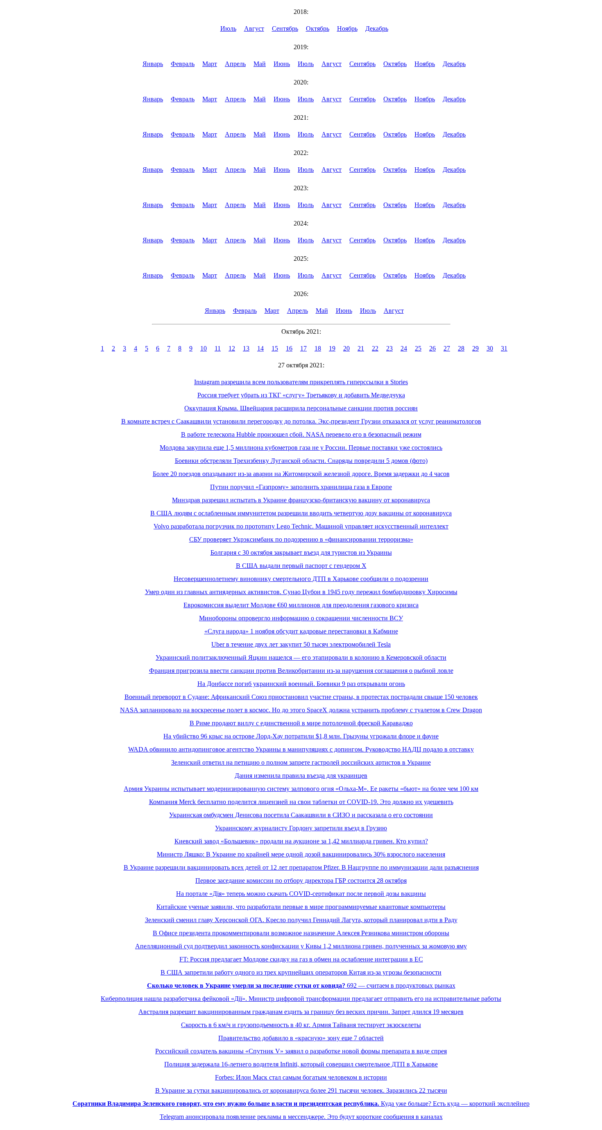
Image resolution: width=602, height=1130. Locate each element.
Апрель (235, 63)
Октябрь (317, 28)
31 (504, 348)
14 (260, 348)
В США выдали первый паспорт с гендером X (301, 565)
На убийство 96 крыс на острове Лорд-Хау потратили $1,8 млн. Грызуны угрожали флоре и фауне (301, 736)
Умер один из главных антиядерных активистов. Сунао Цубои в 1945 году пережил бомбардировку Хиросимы (301, 591)
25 (418, 348)
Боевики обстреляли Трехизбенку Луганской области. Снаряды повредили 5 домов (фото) (301, 460)
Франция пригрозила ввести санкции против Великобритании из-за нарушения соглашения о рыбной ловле (301, 670)
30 (490, 348)
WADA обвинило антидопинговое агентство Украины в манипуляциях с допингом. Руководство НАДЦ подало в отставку (301, 749)
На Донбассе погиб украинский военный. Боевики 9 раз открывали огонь (301, 683)
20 (346, 348)
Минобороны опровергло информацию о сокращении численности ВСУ (301, 618)
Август (254, 28)
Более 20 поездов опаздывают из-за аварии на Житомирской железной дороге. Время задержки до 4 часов (301, 473)
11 (218, 348)
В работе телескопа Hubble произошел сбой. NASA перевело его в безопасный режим (301, 434)
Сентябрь (285, 28)
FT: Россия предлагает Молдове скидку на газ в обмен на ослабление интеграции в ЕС (301, 959)
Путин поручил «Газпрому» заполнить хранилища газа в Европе (301, 486)
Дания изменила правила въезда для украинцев (301, 775)
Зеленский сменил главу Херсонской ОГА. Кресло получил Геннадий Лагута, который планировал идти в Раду (301, 919)
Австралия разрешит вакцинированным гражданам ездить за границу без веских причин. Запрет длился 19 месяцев (301, 1011)
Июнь (282, 63)
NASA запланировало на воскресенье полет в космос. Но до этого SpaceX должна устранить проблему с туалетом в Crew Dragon (301, 709)
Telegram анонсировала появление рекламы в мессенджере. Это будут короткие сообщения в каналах (301, 1116)
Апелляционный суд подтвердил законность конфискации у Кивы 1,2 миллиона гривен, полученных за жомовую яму (301, 946)
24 (404, 348)
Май (259, 63)
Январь (153, 63)
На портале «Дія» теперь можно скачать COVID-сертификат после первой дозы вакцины (301, 893)
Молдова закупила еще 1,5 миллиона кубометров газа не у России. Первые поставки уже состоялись (301, 447)
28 (461, 348)
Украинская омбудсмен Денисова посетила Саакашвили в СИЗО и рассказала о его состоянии (301, 814)
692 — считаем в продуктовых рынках (301, 985)
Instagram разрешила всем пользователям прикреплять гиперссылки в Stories (301, 381)
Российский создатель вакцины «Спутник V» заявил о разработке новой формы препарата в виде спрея (301, 1051)
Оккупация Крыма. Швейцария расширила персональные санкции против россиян (301, 408)
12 (232, 348)
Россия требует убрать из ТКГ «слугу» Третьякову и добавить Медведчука (301, 395)
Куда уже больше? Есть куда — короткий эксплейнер (301, 1103)
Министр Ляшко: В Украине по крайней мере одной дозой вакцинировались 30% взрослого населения (301, 854)
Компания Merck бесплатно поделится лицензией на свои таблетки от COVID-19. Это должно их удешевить (301, 801)
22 (375, 348)
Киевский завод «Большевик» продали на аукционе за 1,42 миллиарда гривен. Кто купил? (301, 841)
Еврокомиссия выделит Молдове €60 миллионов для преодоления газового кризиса (301, 604)
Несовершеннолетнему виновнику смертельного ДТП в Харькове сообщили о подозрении (301, 578)
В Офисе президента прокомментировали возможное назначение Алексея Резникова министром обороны (301, 933)
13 (246, 348)
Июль (228, 28)
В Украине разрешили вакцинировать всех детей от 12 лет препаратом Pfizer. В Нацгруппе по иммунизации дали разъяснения (301, 867)
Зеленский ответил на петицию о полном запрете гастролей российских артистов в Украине (301, 762)
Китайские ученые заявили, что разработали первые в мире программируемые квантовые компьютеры (301, 906)
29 (475, 348)
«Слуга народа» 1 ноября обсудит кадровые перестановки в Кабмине (301, 631)
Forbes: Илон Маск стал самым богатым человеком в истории (301, 1077)
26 (432, 348)
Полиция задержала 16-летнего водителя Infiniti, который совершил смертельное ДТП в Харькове (301, 1064)
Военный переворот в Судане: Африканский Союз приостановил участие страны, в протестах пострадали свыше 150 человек (301, 696)
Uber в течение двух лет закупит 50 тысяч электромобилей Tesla (301, 644)
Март (209, 63)
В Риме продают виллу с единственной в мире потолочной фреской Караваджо (301, 723)
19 (332, 348)
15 (275, 348)
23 (389, 348)
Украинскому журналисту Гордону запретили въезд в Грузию (301, 828)
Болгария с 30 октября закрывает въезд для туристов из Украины (301, 552)
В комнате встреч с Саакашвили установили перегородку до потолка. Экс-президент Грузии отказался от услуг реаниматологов (301, 421)
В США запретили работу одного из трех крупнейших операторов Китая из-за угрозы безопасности (301, 972)
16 (289, 348)
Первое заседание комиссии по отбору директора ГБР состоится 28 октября (301, 880)
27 (447, 348)
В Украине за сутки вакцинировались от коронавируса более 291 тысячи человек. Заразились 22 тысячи (301, 1090)
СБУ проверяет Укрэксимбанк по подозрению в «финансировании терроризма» (301, 539)
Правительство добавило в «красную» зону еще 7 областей (301, 1037)
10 (203, 348)
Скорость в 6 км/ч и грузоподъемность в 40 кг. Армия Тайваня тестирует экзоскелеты (301, 1024)
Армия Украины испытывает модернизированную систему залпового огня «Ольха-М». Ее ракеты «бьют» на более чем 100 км (301, 788)
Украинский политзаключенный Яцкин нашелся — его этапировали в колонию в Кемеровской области (301, 657)
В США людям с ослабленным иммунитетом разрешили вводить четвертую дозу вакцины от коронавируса (301, 513)
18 (318, 348)
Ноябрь (347, 28)
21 (361, 348)
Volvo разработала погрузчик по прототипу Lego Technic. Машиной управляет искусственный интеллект (301, 526)
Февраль (183, 63)
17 (303, 348)
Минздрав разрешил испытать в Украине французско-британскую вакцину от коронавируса (301, 500)
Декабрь (376, 28)
